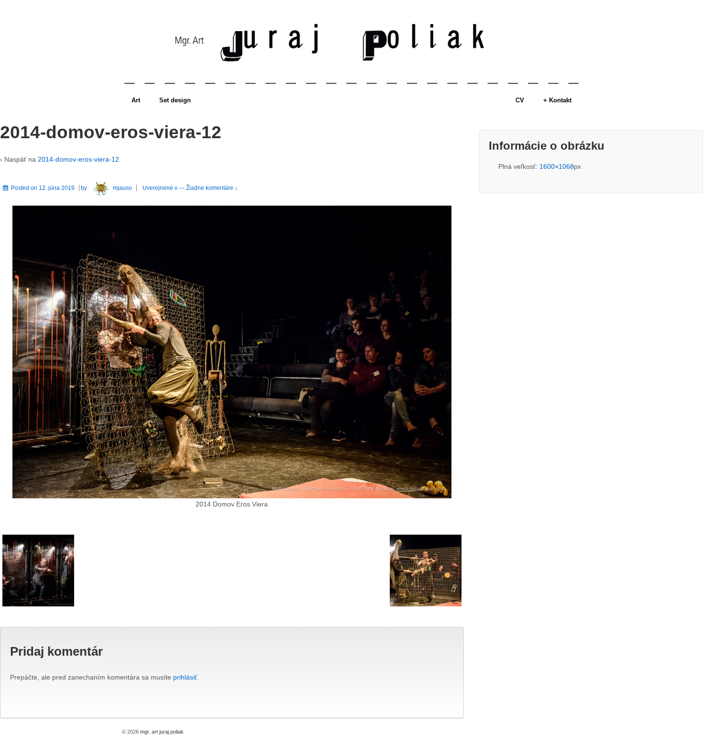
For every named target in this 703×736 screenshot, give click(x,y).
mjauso (122, 188)
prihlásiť (185, 677)
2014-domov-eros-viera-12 (78, 159)
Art (136, 100)
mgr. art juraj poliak (161, 732)
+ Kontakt (557, 100)
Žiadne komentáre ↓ (212, 188)
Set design (175, 100)
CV (520, 100)
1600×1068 (556, 166)
